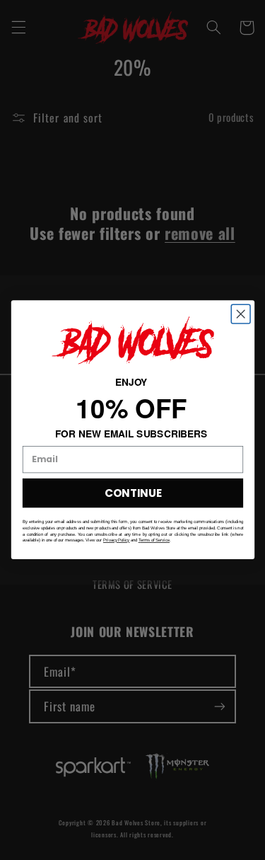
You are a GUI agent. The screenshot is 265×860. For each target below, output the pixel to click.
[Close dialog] (240, 314)
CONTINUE (132, 493)
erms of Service (154, 540)
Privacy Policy (115, 540)
